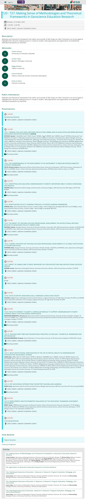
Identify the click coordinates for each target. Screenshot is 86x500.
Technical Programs (9, 444)
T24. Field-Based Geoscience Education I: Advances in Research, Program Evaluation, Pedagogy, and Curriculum (41, 473)
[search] (76, 2)
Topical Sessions (10, 440)
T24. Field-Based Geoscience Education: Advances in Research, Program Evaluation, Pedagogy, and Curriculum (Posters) (40, 491)
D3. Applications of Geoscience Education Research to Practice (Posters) (31, 467)
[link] (71, 2)
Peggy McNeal (17, 66)
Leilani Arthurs (17, 51)
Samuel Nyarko (17, 74)
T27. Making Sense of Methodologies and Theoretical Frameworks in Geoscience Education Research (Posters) (41, 454)
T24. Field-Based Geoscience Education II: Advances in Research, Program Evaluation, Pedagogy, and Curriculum (41, 482)
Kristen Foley (16, 59)
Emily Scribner (17, 81)
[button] (79, 2)
